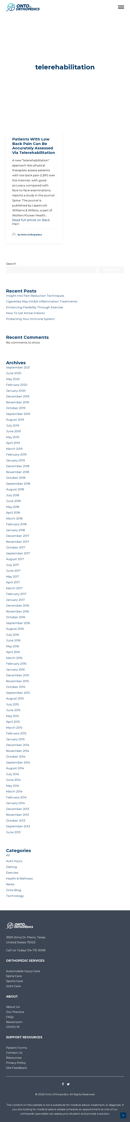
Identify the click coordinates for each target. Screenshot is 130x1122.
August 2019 (15, 419)
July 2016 (12, 634)
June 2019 (13, 431)
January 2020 (16, 390)
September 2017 (18, 553)
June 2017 (13, 570)
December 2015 (17, 675)
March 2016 (14, 658)
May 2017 (12, 576)
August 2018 (15, 489)
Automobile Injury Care (23, 971)
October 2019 (15, 408)
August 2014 (15, 768)
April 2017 (13, 582)
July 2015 (12, 704)
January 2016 (15, 669)
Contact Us (14, 1052)
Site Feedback (16, 1067)
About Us (13, 1007)
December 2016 (17, 605)
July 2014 (12, 774)
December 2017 (17, 536)
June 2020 (13, 373)
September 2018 (18, 483)
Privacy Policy (16, 1062)
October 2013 (15, 820)
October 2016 (15, 617)
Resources (14, 1057)
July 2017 (12, 565)
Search (11, 263)
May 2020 (13, 379)
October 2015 (15, 687)
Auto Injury (14, 861)
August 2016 (15, 628)
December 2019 (17, 396)
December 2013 (17, 809)
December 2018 (17, 466)
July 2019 (12, 425)
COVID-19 (12, 1027)
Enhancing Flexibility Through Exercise (34, 307)
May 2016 (12, 646)
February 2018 (16, 524)
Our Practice (15, 1012)
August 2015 (15, 698)
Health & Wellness (19, 878)
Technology (15, 896)
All (8, 855)
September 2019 (18, 414)
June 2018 (13, 501)
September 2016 (18, 623)
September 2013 (18, 826)
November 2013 (17, 814)
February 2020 (16, 384)
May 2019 (12, 437)
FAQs (10, 1017)
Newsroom (14, 1022)
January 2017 (15, 599)
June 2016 (13, 640)
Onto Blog (13, 890)
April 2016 (13, 652)
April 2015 (13, 721)
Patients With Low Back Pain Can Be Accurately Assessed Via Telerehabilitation (33, 146)
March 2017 (14, 588)
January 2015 (15, 739)
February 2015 (16, 733)
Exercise (12, 872)
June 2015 (13, 710)
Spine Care (14, 976)
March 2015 (14, 727)
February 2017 (16, 594)
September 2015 (18, 692)
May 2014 (12, 785)
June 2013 (13, 832)
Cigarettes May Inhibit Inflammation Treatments (41, 301)
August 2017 (15, 559)
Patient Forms (16, 1047)
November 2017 (17, 541)
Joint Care (13, 986)
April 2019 (13, 443)
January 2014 (15, 803)
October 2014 (15, 756)
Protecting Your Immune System (30, 319)
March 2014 (14, 791)
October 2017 (15, 547)
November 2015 (17, 681)
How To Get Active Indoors (25, 313)
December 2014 (17, 745)
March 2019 (14, 448)
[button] (63, 1084)
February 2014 (16, 797)
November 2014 (17, 751)
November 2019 (17, 402)
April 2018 (13, 512)
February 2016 (16, 663)
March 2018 (14, 518)
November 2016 (17, 611)
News (10, 884)
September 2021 (18, 367)
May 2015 (12, 716)
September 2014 (18, 762)
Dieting (11, 867)
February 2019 (16, 454)
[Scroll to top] (123, 1115)
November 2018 (17, 472)
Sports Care (14, 981)
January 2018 (15, 530)
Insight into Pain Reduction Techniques (35, 295)
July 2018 (12, 495)
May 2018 (12, 507)
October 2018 (15, 477)
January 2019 (15, 460)
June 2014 (13, 780)
